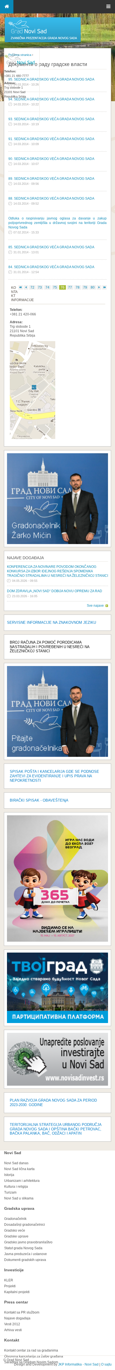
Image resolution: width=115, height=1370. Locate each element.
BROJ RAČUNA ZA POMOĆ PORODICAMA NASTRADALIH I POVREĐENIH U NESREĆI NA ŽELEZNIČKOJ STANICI (49, 646)
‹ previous (26, 287)
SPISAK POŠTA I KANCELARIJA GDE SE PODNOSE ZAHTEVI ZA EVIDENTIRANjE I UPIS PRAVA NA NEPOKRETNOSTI (54, 776)
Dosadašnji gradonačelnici (24, 1225)
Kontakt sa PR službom (21, 1312)
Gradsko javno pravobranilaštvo (28, 1242)
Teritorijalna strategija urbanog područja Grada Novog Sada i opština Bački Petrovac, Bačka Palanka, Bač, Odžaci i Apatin (55, 1129)
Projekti (10, 1286)
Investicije (14, 1270)
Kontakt (11, 1340)
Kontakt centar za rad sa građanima (31, 1350)
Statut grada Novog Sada (23, 1248)
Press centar (16, 1302)
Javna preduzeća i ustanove (25, 1254)
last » (104, 287)
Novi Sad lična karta (19, 1169)
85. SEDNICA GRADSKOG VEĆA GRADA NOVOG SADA (51, 247)
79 (85, 287)
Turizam (10, 1192)
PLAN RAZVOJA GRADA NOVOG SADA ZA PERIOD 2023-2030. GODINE (53, 1102)
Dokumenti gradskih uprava (25, 1260)
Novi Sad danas (16, 1163)
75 (55, 287)
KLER (8, 1280)
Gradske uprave (16, 1236)
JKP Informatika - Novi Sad (78, 1364)
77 (70, 287)
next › (99, 287)
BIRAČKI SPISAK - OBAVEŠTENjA (39, 800)
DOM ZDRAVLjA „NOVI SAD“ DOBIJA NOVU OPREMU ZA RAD (54, 591)
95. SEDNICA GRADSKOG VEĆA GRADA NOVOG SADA (51, 79)
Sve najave (95, 606)
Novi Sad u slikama (18, 1198)
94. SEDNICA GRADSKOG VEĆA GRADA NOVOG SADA (51, 99)
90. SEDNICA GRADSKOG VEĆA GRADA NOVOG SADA (51, 159)
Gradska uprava (19, 1208)
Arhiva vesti (13, 1330)
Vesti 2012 (12, 1324)
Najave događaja (25, 558)
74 (47, 287)
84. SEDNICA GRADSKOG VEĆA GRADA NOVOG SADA (51, 267)
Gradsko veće (14, 1230)
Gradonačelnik (15, 1219)
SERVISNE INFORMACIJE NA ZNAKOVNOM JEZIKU (51, 622)
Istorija (9, 1175)
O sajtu (106, 1364)
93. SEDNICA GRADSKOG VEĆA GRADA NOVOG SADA (51, 119)
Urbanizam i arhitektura (22, 1181)
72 (32, 287)
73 (40, 287)
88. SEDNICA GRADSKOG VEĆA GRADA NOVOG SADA (51, 198)
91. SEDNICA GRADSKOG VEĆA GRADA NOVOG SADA (51, 139)
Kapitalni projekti (17, 1292)
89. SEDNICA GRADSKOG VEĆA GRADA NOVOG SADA (51, 179)
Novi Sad (12, 1153)
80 (93, 287)
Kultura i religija (16, 1187)
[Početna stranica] (42, 42)
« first (20, 287)
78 (78, 287)
